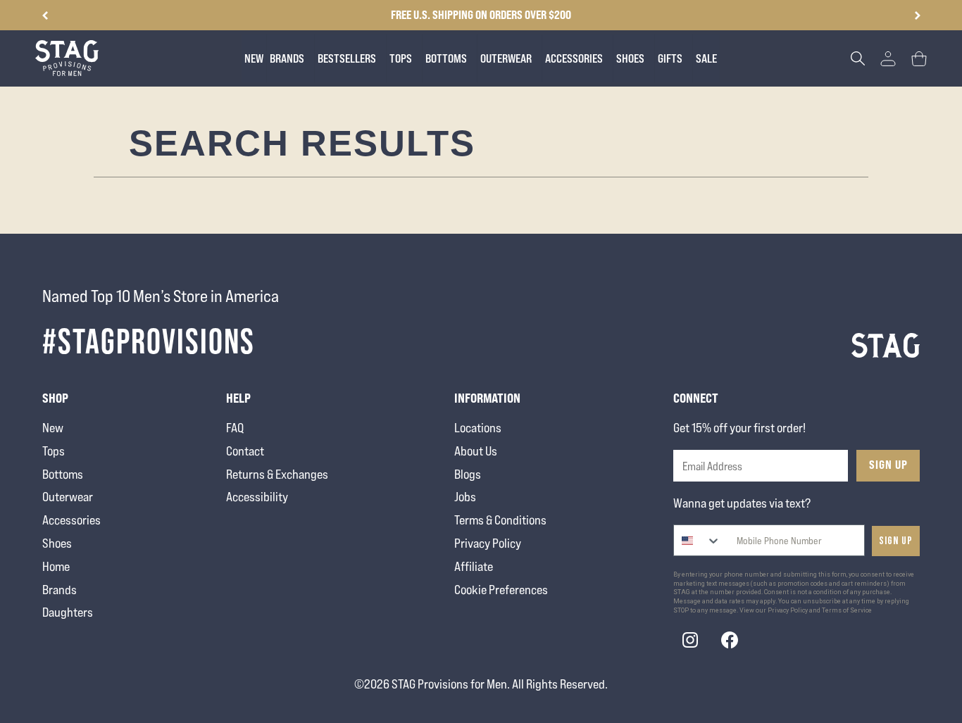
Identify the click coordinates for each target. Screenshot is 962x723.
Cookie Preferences (501, 589)
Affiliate (473, 566)
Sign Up (888, 465)
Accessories (71, 520)
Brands (59, 589)
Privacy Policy (487, 543)
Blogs (467, 474)
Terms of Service (847, 610)
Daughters (67, 612)
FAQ (235, 427)
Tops (53, 451)
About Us (475, 451)
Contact (245, 451)
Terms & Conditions (500, 520)
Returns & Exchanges (277, 474)
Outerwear (67, 496)
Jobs (465, 496)
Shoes (57, 543)
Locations (477, 427)
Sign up (896, 541)
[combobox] (697, 540)
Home (56, 566)
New (52, 427)
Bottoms (62, 474)
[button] (917, 15)
